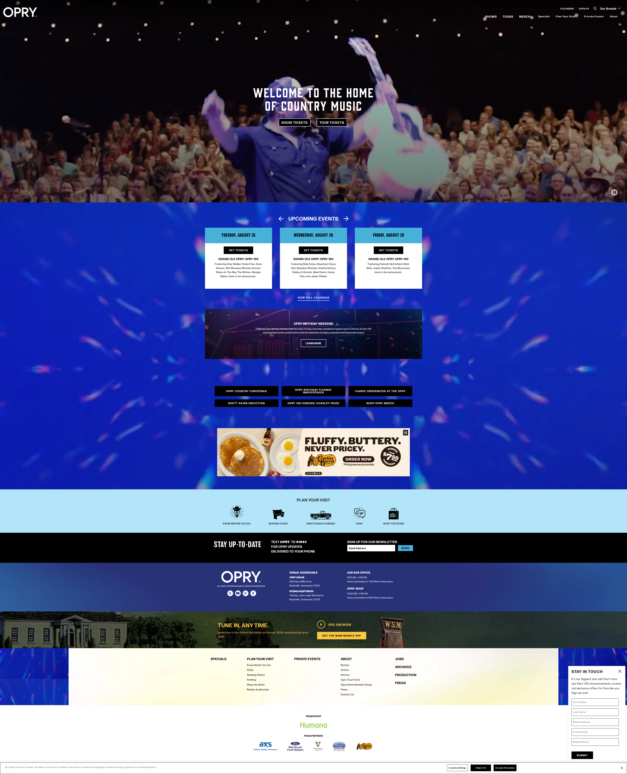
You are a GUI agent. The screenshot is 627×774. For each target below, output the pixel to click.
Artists (345, 669)
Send (406, 548)
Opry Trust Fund (350, 679)
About (614, 16)
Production (405, 674)
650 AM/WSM (340, 624)
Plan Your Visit (565, 16)
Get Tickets (238, 250)
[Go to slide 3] (312, 473)
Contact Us (347, 694)
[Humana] (313, 452)
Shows (491, 16)
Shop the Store (256, 684)
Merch (525, 16)
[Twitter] (230, 593)
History (345, 674)
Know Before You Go (259, 665)
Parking (251, 679)
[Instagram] (245, 593)
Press (344, 689)
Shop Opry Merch (380, 403)
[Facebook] (253, 593)
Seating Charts (256, 674)
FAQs (250, 669)
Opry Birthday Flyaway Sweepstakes (313, 391)
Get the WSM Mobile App (341, 635)
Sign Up (584, 8)
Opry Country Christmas (246, 391)
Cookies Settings (457, 767)
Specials (544, 16)
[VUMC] (318, 746)
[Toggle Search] (595, 8)
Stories (345, 665)
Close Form (619, 671)
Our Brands (608, 8)
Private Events (594, 16)
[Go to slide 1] (308, 473)
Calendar (567, 8)
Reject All (481, 767)
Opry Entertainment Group (356, 684)
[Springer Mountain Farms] (339, 746)
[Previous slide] (281, 218)
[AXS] (266, 746)
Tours (508, 16)
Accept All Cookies (505, 767)
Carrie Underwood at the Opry (380, 391)
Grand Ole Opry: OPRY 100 (238, 259)
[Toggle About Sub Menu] (620, 16)
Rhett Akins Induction (246, 403)
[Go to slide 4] (314, 473)
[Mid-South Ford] (295, 746)
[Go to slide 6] (319, 473)
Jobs (399, 658)
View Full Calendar (314, 297)
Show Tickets (294, 122)
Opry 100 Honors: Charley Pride (313, 403)
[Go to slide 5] (317, 473)
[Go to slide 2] (310, 473)
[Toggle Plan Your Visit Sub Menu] (577, 16)
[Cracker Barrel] (364, 746)
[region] (313, 768)
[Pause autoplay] (417, 220)
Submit (582, 755)
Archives (403, 666)
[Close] (621, 768)
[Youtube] (238, 593)
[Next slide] (346, 218)
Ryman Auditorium (258, 689)
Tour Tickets (332, 122)
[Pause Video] (614, 192)
